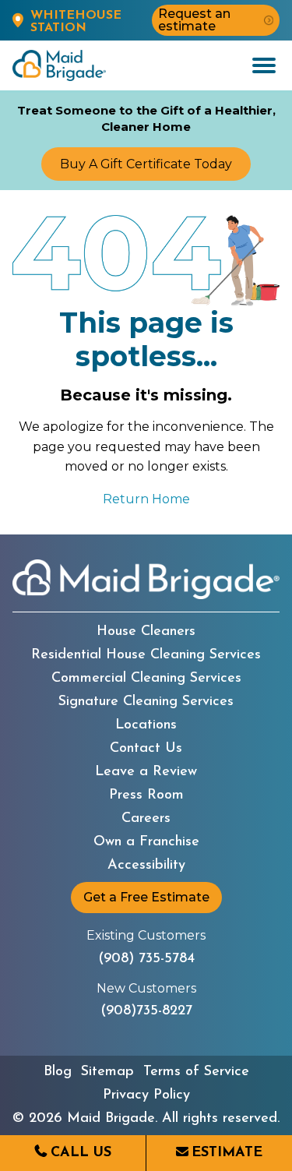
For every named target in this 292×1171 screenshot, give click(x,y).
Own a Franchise (146, 842)
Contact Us (146, 749)
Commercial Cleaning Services (146, 679)
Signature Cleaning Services (146, 702)
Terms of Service (196, 1072)
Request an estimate (194, 20)
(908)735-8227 (146, 1011)
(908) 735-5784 (146, 959)
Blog (58, 1072)
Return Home (146, 499)
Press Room (146, 795)
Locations (146, 725)
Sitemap (107, 1072)
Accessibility (146, 866)
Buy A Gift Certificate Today (146, 164)
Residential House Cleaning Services (146, 655)
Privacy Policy (146, 1095)
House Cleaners (146, 632)
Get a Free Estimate (146, 897)
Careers (146, 819)
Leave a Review (146, 772)
